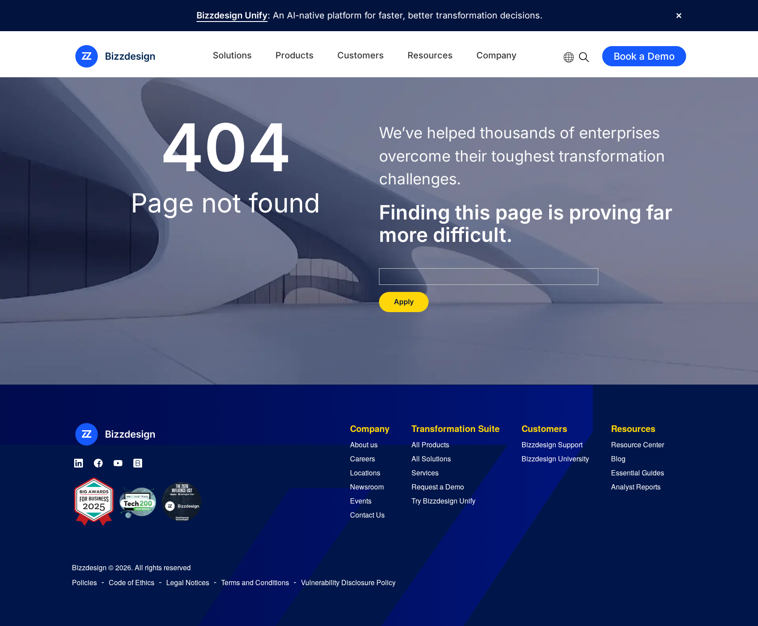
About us (364, 444)
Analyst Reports (636, 487)
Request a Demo (437, 487)
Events (361, 501)
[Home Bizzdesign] (120, 56)
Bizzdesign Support (552, 444)
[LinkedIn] (78, 461)
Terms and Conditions (255, 582)
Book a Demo (644, 56)
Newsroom (367, 487)
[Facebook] (98, 461)
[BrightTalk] (137, 461)
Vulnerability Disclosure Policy (348, 582)
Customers (360, 55)
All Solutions (431, 458)
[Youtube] (118, 461)
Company (496, 55)
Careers (362, 458)
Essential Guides (637, 473)
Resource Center (637, 444)
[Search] (584, 56)
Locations (365, 473)
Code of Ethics (131, 582)
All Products (430, 444)
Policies (84, 582)
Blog (618, 458)
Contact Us (367, 515)
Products (294, 55)
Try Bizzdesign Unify (443, 501)
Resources (430, 55)
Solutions (232, 55)
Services (425, 473)
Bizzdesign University (555, 458)
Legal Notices (187, 582)
